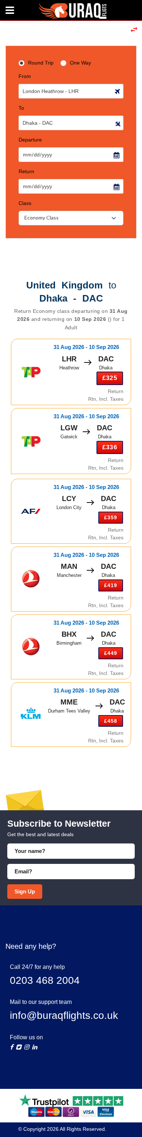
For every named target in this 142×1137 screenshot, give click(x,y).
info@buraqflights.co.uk (64, 1015)
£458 (110, 721)
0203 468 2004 (45, 980)
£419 (110, 585)
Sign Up (25, 891)
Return (26, 171)
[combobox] (71, 218)
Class (25, 203)
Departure (30, 140)
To (21, 108)
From (25, 76)
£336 (109, 447)
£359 (110, 517)
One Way (80, 63)
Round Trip (41, 63)
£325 (109, 378)
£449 (110, 653)
